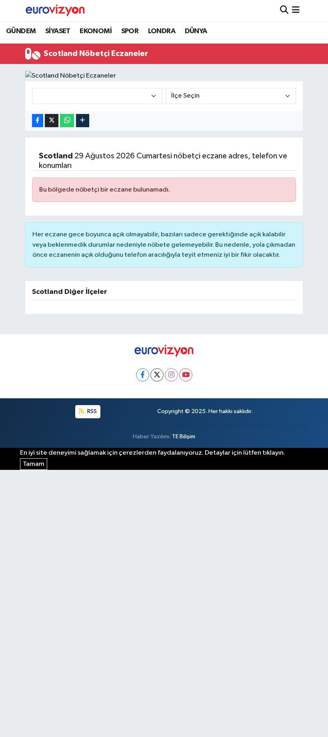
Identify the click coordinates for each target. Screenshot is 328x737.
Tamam (33, 464)
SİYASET (57, 31)
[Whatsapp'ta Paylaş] (67, 120)
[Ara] (284, 10)
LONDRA (161, 31)
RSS (91, 411)
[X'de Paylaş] (51, 120)
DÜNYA (196, 31)
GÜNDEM (21, 31)
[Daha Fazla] (82, 120)
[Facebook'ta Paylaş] (37, 120)
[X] (157, 374)
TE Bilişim (183, 436)
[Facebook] (142, 374)
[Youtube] (185, 374)
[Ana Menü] (296, 10)
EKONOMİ (96, 31)
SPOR (130, 31)
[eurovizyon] (55, 10)
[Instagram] (171, 374)
